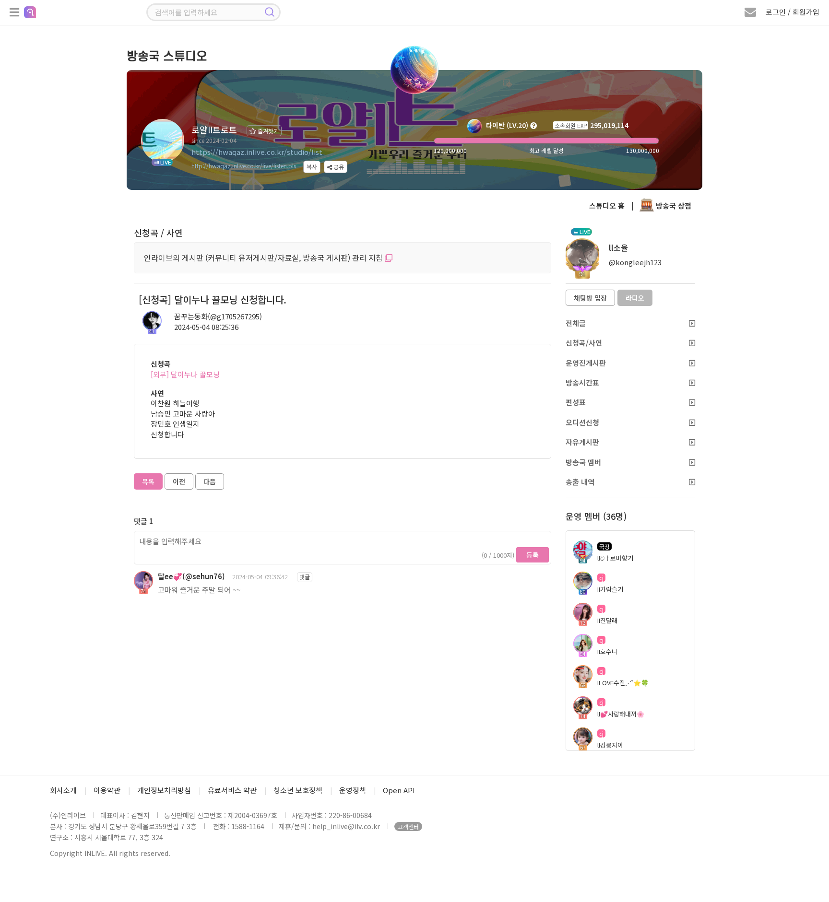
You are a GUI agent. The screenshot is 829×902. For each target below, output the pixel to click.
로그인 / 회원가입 (792, 12)
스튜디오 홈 (607, 205)
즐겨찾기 (267, 131)
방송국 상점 (672, 205)
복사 (312, 167)
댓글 (304, 577)
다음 (209, 481)
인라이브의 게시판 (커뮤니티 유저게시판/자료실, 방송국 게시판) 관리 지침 (264, 257)
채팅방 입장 (590, 298)
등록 (532, 555)
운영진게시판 (586, 363)
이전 (179, 481)
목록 (148, 481)
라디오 (635, 298)
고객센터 (408, 826)
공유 (338, 167)
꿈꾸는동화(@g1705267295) (218, 316)
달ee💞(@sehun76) (191, 576)
